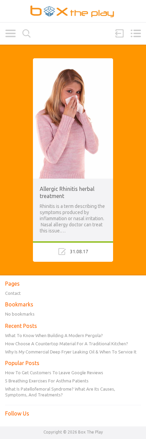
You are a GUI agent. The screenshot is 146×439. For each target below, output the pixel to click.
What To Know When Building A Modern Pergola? (54, 335)
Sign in (119, 33)
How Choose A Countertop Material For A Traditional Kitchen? (66, 343)
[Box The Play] (73, 11)
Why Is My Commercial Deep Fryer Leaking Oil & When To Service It (70, 351)
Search (26, 33)
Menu (135, 33)
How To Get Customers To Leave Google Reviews (54, 372)
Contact (13, 293)
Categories (10, 33)
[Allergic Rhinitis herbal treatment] (73, 61)
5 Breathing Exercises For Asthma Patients (47, 380)
